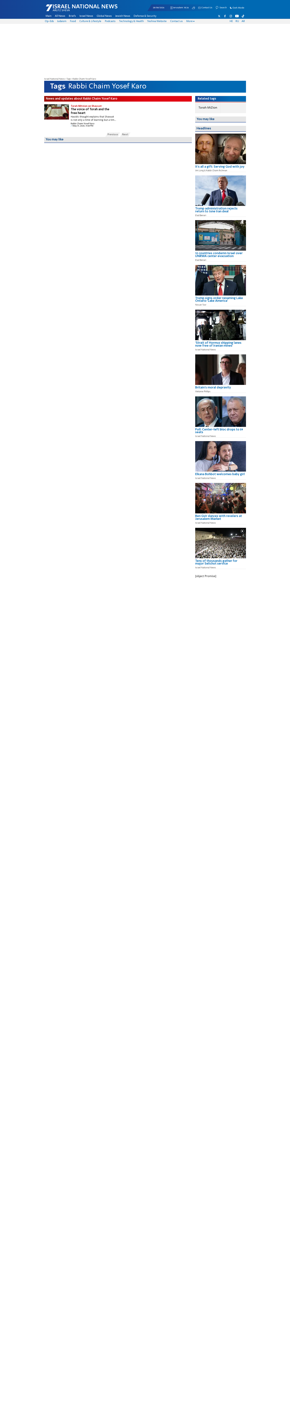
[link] (220, 168)
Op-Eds (49, 21)
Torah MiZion (207, 107)
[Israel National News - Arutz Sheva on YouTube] (237, 16)
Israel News (86, 16)
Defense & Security (145, 16)
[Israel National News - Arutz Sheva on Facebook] (225, 16)
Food (73, 21)
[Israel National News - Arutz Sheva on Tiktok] (243, 16)
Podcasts (110, 21)
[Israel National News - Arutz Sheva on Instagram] (231, 16)
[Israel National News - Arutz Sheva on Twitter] (219, 16)
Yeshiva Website (157, 21)
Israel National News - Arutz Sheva (73, 9)
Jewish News (122, 16)
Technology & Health (131, 21)
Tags (69, 79)
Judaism (61, 21)
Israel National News (54, 79)
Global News (104, 16)
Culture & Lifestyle (90, 21)
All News (60, 16)
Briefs (72, 16)
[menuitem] (48, 16)
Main (48, 16)
